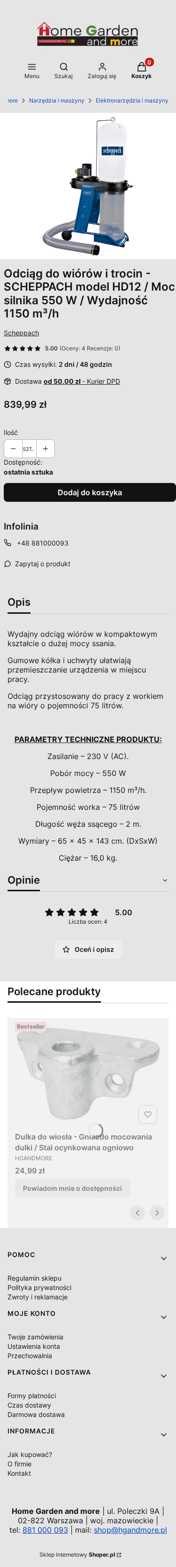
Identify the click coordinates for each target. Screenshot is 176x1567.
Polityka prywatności (39, 1287)
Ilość (11, 432)
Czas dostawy (29, 1405)
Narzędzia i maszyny (56, 100)
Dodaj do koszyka (90, 492)
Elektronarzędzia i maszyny (132, 100)
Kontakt (19, 1473)
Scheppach (21, 333)
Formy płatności (32, 1396)
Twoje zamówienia (35, 1337)
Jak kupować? (30, 1454)
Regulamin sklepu (34, 1278)
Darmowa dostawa (36, 1414)
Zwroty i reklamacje (38, 1297)
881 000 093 (45, 1530)
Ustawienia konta (34, 1346)
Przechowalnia (30, 1356)
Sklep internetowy (77, 1554)
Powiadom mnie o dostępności (72, 1188)
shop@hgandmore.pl (130, 1530)
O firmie (19, 1464)
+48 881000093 (43, 543)
